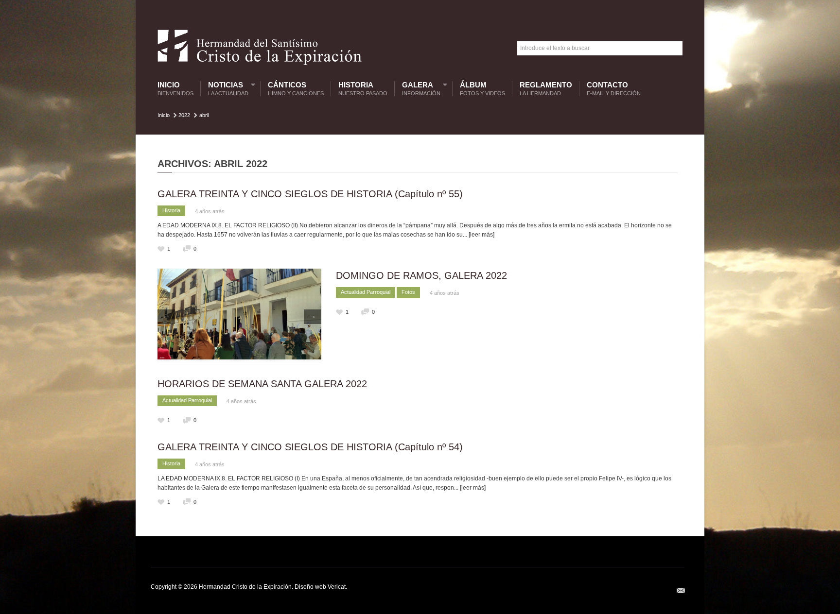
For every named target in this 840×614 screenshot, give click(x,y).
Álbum (482, 88)
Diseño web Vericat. (321, 586)
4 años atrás (210, 211)
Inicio (175, 88)
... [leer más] (478, 234)
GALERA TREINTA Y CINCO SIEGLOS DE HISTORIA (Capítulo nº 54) (310, 447)
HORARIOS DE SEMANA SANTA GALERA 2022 (262, 383)
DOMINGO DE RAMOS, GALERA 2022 (421, 275)
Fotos (408, 292)
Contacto (614, 88)
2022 (184, 115)
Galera (418, 88)
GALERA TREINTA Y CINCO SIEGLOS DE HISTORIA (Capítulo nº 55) (310, 193)
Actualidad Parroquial (365, 292)
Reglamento (546, 88)
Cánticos (296, 88)
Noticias (225, 88)
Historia (362, 88)
